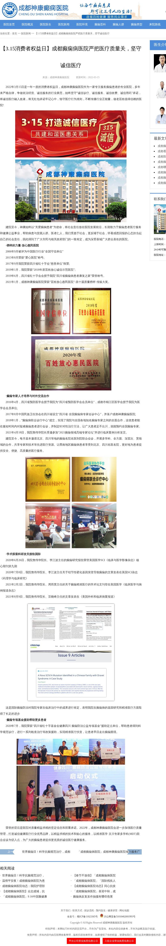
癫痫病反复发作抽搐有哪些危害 (93, 896)
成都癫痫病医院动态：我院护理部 (23, 886)
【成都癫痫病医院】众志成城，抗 (23, 891)
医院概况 (27, 24)
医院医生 (45, 24)
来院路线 (155, 24)
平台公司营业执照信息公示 (83, 941)
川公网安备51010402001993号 (119, 916)
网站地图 (124, 910)
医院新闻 (63, 24)
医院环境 (82, 24)
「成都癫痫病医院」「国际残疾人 (94, 880)
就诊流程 (89, 910)
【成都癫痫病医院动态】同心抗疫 (94, 886)
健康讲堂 (112, 910)
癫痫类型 (136, 24)
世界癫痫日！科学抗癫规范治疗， (23, 875)
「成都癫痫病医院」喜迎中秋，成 (94, 891)
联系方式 (77, 910)
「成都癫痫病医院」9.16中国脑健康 (24, 896)
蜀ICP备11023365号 (87, 916)
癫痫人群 (118, 24)
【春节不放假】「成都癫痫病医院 (94, 875)
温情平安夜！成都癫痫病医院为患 (23, 880)
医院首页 (9, 24)
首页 (14, 33)
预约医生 (101, 910)
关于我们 (65, 910)
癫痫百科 (100, 24)
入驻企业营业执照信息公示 (119, 941)
